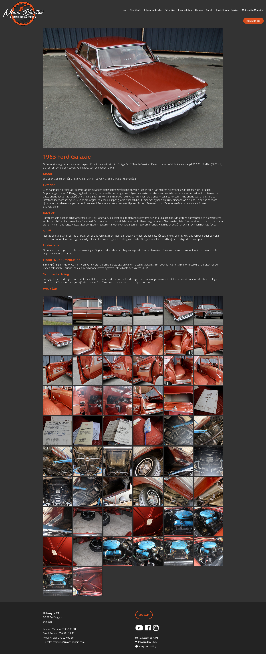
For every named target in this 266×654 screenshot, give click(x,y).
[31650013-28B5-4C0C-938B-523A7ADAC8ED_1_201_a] (118, 340)
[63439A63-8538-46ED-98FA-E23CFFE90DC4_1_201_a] (178, 491)
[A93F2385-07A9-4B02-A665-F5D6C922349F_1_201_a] (57, 461)
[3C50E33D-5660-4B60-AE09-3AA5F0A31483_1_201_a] (57, 340)
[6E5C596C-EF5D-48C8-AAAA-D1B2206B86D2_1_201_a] (178, 310)
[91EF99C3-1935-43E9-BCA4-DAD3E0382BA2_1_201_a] (87, 400)
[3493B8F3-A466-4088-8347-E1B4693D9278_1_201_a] (118, 430)
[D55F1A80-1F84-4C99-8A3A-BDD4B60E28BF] (87, 521)
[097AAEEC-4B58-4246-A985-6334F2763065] (57, 521)
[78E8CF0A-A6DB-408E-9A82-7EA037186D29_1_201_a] (57, 430)
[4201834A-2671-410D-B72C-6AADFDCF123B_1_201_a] (57, 310)
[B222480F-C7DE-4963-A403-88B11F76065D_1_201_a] (178, 340)
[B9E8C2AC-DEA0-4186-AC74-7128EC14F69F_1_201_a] (208, 430)
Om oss (199, 10)
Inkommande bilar (153, 10)
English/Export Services (227, 10)
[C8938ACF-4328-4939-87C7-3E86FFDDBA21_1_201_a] (57, 491)
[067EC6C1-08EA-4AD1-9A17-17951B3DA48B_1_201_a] (57, 400)
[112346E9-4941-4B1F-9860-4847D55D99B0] (87, 551)
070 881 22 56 (66, 633)
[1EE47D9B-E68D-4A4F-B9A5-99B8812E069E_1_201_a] (148, 461)
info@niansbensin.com (71, 642)
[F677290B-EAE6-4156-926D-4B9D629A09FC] (148, 521)
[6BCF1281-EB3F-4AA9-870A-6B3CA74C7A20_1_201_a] (208, 340)
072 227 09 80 (66, 637)
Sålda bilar (170, 10)
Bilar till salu (135, 10)
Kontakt (209, 10)
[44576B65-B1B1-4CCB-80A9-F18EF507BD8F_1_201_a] (118, 491)
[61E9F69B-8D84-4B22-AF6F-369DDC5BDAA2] (178, 521)
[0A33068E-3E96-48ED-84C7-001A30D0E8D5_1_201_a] (208, 370)
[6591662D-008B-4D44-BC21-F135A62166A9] (87, 581)
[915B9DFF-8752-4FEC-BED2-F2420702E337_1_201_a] (208, 400)
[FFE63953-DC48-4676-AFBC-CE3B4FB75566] (148, 551)
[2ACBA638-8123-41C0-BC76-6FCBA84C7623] (208, 551)
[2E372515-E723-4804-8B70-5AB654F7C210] (148, 430)
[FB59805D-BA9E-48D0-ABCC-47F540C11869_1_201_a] (208, 461)
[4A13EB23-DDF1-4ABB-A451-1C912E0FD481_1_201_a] (178, 370)
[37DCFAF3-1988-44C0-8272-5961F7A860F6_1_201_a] (87, 370)
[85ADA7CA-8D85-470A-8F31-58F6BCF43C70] (178, 551)
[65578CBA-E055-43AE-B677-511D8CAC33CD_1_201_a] (178, 461)
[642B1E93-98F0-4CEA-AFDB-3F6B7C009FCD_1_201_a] (148, 310)
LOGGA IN (144, 615)
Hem (124, 10)
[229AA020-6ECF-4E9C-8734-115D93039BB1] (208, 521)
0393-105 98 (69, 629)
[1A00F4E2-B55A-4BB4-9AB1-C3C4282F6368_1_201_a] (178, 430)
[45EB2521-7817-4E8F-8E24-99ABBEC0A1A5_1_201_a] (118, 461)
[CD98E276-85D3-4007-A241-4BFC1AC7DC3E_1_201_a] (57, 370)
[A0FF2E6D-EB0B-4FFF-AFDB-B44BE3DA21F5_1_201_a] (118, 370)
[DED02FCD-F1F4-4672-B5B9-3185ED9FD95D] (118, 521)
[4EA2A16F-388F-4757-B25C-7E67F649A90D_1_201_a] (118, 400)
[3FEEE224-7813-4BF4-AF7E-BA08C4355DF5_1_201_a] (148, 400)
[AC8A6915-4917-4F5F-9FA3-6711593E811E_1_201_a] (148, 340)
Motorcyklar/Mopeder (252, 10)
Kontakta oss (253, 21)
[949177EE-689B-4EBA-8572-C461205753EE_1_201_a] (178, 400)
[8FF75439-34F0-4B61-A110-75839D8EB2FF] (57, 551)
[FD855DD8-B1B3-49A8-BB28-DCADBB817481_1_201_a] (87, 310)
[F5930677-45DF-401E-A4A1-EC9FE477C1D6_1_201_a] (148, 491)
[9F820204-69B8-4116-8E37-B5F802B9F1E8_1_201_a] (148, 370)
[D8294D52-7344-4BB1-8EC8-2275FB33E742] (57, 581)
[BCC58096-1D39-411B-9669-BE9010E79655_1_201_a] (87, 461)
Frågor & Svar (185, 10)
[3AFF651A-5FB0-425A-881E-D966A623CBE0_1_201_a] (87, 340)
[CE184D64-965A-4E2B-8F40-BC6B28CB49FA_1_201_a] (208, 310)
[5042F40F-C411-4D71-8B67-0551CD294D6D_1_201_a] (118, 310)
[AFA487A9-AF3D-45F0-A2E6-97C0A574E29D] (118, 551)
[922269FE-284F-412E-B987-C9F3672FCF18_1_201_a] (87, 491)
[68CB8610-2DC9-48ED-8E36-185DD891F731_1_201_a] (87, 430)
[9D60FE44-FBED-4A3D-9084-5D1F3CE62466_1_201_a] (208, 491)
